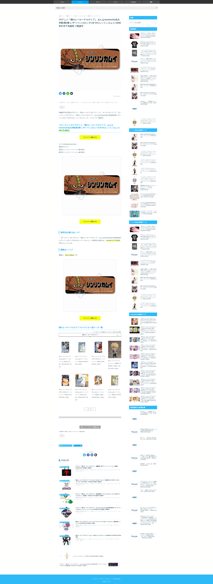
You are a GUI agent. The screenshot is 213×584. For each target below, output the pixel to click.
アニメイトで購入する (90, 137)
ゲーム (115, 2)
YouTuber (133, 2)
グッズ (80, 2)
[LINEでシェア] (67, 93)
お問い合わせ (117, 579)
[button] (71, 93)
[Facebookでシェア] (64, 93)
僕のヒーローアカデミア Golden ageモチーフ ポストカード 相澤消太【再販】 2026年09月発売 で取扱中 (65, 361)
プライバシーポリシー (105, 579)
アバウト (94, 579)
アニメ (97, 2)
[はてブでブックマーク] (91, 454)
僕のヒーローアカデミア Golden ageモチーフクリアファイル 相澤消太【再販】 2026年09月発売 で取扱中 (81, 394)
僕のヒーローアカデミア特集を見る (90, 427)
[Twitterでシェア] (60, 93)
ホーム (62, 2)
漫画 (151, 2)
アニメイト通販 (78, 445)
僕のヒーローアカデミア (66, 445)
